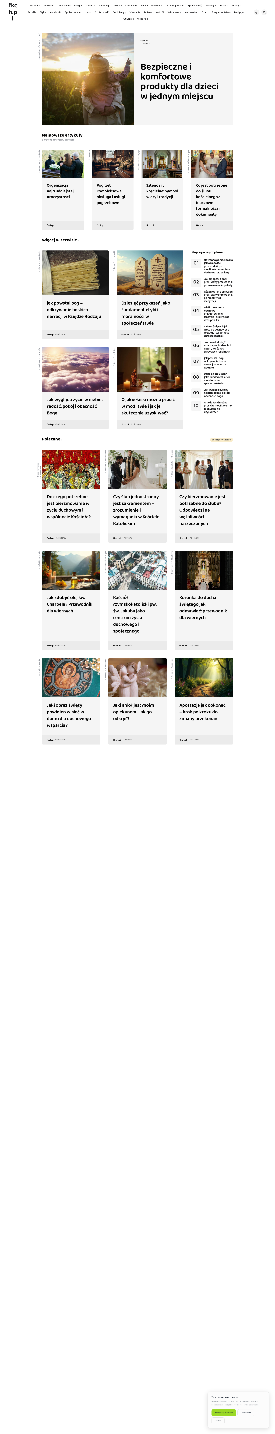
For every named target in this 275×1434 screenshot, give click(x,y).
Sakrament (41, 471)
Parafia (39, 351)
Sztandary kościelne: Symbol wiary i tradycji (162, 191)
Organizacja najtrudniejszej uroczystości (60, 191)
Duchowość (39, 362)
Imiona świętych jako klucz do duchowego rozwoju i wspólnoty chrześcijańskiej (216, 331)
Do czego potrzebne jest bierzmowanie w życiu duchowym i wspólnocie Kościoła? (69, 507)
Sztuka (39, 662)
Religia (188, 153)
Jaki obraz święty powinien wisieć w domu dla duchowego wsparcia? (69, 715)
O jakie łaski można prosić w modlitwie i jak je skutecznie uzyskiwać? (148, 406)
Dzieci (39, 36)
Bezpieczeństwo (39, 49)
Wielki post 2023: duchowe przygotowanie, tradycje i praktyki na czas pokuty (216, 314)
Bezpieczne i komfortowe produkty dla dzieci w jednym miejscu (179, 81)
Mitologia (39, 255)
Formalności (188, 165)
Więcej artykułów (220, 439)
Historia (39, 266)
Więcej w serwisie (60, 240)
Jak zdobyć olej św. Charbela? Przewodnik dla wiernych (69, 604)
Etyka (114, 266)
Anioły (105, 675)
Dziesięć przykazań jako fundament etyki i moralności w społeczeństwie (145, 313)
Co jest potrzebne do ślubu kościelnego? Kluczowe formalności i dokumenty (211, 200)
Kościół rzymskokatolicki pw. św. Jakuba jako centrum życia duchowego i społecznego (135, 614)
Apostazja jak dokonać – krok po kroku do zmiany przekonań (202, 712)
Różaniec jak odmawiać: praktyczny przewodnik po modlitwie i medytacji (218, 296)
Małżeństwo (105, 455)
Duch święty (172, 568)
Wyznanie (172, 663)
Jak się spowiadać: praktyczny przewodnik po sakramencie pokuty (218, 282)
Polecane (51, 439)
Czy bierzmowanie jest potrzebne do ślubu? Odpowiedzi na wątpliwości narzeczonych (202, 510)
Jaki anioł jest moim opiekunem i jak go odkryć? (133, 712)
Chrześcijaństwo (172, 467)
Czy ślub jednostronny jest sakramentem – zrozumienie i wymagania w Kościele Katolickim (136, 510)
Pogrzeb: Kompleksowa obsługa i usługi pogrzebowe (111, 194)
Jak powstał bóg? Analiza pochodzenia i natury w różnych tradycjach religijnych (217, 347)
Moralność (114, 256)
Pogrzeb (89, 154)
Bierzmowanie (38, 470)
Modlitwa (114, 351)
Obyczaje (39, 166)
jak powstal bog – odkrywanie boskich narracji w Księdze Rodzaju (74, 310)
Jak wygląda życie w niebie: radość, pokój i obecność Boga (74, 406)
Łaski (114, 361)
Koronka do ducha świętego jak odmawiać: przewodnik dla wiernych (203, 607)
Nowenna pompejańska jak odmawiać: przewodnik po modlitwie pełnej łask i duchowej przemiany (218, 266)
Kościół (139, 165)
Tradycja (39, 154)
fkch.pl (12, 12)
